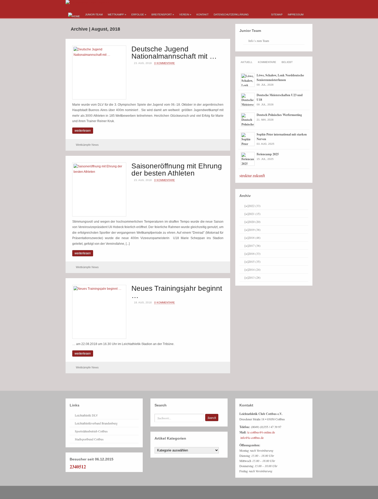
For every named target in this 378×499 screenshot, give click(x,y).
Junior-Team (94, 14)
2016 (254, 253)
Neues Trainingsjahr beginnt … (176, 292)
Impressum (295, 14)
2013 (254, 277)
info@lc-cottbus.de (252, 438)
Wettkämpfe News (87, 144)
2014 (254, 269)
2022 (254, 206)
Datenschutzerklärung (231, 14)
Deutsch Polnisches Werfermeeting (279, 115)
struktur (245, 175)
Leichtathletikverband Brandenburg (96, 423)
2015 (254, 261)
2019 (254, 230)
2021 (254, 214)
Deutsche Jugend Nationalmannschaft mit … (174, 52)
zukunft (259, 175)
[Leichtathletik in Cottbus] (89, 2)
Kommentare (267, 62)
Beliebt (287, 62)
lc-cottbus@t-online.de (261, 432)
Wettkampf (117, 14)
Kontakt (202, 14)
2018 (254, 237)
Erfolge (138, 14)
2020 (254, 222)
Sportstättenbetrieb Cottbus (91, 431)
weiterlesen (83, 130)
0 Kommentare (164, 63)
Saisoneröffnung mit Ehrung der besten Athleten (176, 169)
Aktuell (247, 62)
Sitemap (277, 14)
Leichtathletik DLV (86, 415)
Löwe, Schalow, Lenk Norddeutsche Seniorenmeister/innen (280, 77)
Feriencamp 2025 (268, 154)
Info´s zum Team (258, 41)
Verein (185, 14)
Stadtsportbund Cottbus (89, 439)
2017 (254, 245)
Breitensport (162, 14)
